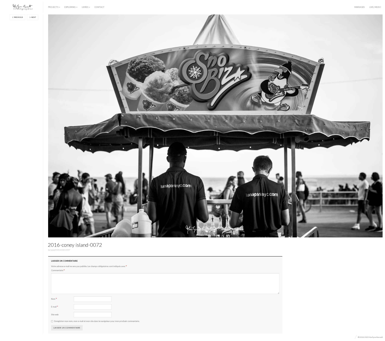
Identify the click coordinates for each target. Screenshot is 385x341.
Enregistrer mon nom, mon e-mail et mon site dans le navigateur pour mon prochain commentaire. (97, 321)
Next (33, 17)
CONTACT (99, 7)
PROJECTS (53, 7)
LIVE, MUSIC (375, 7)
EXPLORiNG (70, 7)
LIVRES (85, 7)
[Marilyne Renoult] (23, 7)
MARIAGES (359, 7)
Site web (55, 314)
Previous (18, 17)
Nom (54, 299)
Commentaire (58, 270)
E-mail (54, 306)
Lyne (53, 250)
